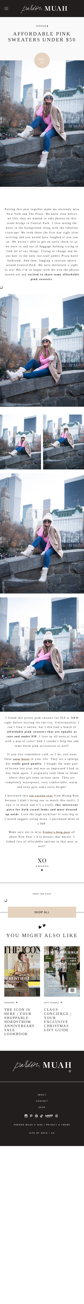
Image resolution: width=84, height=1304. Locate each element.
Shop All (42, 912)
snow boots (21, 759)
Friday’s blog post (56, 832)
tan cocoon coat (41, 795)
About (42, 1095)
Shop (42, 1107)
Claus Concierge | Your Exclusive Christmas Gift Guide (58, 1020)
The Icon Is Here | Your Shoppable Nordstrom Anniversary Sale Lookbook (19, 1022)
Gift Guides (51, 1003)
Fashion (41, 26)
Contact (42, 1101)
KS (53, 1133)
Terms (65, 1125)
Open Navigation (6, 8)
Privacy (51, 1125)
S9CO (44, 1133)
